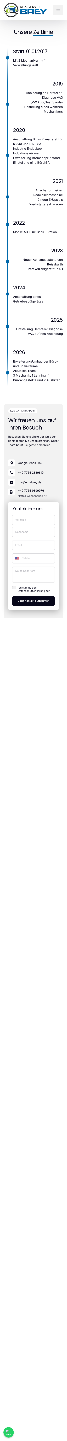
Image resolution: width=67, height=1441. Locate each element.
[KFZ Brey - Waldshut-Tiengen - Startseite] (25, 10)
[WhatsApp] (8, 1432)
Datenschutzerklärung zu (33, 591)
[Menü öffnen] (58, 10)
